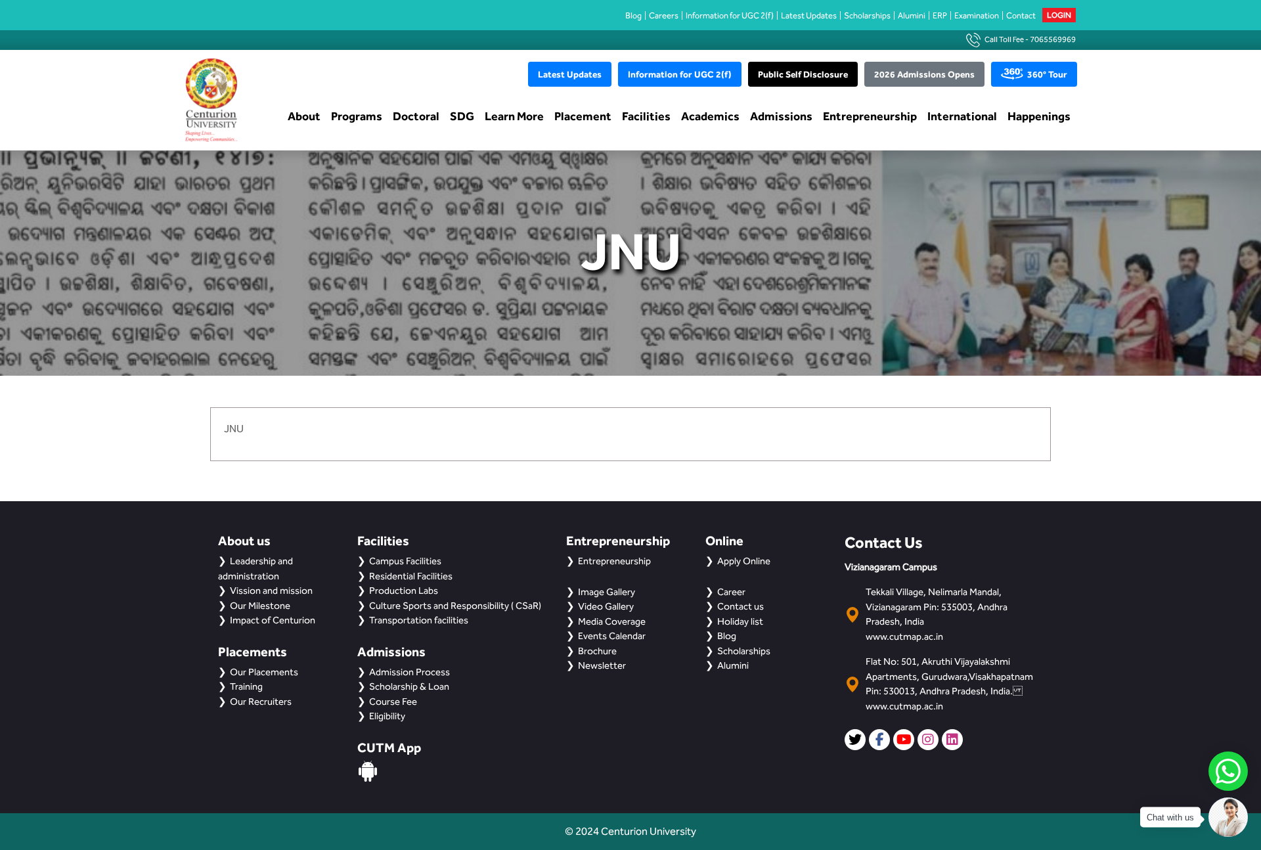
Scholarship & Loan (409, 686)
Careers (663, 15)
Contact (1021, 15)
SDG (462, 116)
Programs (356, 116)
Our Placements (264, 672)
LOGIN (1059, 15)
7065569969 (1053, 39)
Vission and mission (271, 590)
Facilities (646, 116)
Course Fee (393, 701)
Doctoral (416, 116)
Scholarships (867, 15)
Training (246, 686)
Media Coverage (612, 621)
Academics (710, 116)
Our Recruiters (261, 701)
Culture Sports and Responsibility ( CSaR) (455, 606)
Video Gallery (606, 606)
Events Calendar (612, 636)
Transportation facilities (418, 620)
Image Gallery (606, 592)
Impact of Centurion (272, 620)
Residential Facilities (411, 576)
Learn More (514, 116)
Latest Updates (809, 15)
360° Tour (1047, 74)
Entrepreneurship (870, 116)
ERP (940, 15)
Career (731, 592)
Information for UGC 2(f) (730, 15)
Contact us (740, 606)
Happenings (1039, 116)
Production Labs (403, 590)
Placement (582, 116)
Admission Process (409, 672)
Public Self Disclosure (803, 74)
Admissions (781, 116)
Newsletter (602, 665)
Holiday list (740, 621)
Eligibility (387, 716)
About (304, 116)
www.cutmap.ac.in (904, 636)
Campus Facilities (405, 561)
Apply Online (743, 561)
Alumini (911, 15)
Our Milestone (260, 606)
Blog (633, 15)
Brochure (597, 651)
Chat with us (1170, 817)
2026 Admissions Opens (924, 74)
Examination (976, 15)
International (962, 116)
